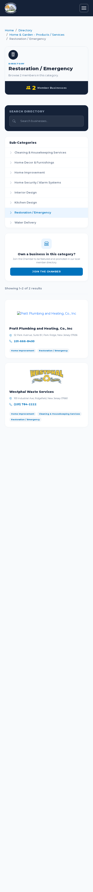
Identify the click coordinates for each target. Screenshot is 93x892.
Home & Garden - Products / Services (36, 34)
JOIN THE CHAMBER (46, 271)
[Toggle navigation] (84, 8)
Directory (25, 30)
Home (9, 30)
